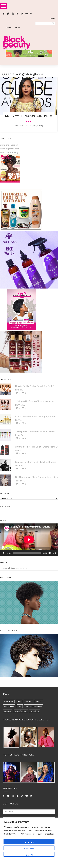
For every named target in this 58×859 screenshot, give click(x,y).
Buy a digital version (9, 148)
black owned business (34, 706)
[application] (29, 539)
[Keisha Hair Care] (21, 371)
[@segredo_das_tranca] (46, 772)
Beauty (38, 701)
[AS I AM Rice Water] (29, 287)
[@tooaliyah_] (28, 772)
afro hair (28, 701)
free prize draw (20, 711)
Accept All (29, 842)
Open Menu (3, 6)
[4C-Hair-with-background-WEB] (29, 623)
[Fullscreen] (54, 553)
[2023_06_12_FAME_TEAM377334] (11, 737)
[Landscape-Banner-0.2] (29, 56)
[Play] (3, 553)
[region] (29, 838)
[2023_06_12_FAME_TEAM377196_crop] (28, 737)
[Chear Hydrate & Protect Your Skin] (21, 230)
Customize (29, 848)
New (19, 701)
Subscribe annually (9, 152)
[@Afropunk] (11, 772)
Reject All (29, 855)
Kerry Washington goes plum (28, 116)
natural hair (8, 701)
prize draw (35, 711)
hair (19, 706)
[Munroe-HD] (29, 676)
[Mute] (49, 553)
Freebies (7, 711)
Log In (52, 18)
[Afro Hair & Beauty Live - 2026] (21, 329)
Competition (9, 706)
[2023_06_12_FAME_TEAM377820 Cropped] (46, 737)
